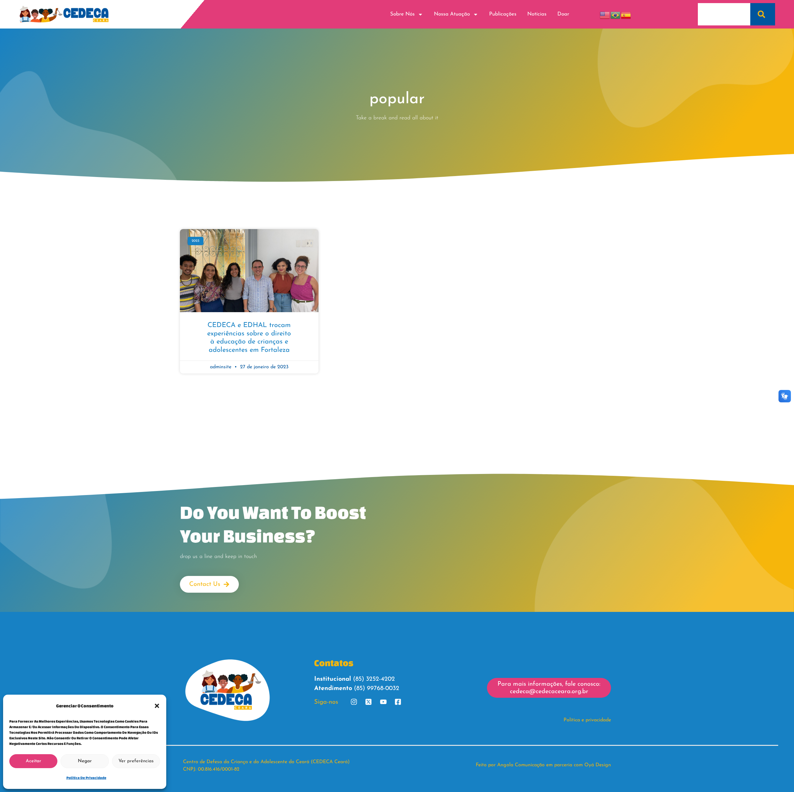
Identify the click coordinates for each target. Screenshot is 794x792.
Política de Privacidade (86, 778)
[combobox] (724, 14)
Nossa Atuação (452, 14)
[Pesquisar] (762, 14)
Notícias (536, 14)
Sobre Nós (402, 14)
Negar (85, 761)
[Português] (615, 14)
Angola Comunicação (521, 765)
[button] (157, 706)
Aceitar (33, 761)
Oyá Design (597, 765)
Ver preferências (136, 761)
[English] (605, 14)
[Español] (626, 14)
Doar (563, 14)
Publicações (502, 14)
